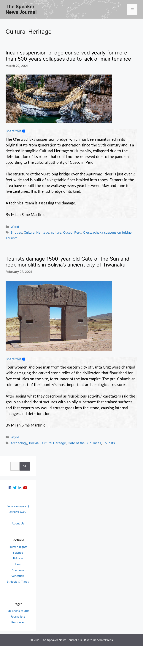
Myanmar (18, 570)
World (15, 227)
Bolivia (34, 443)
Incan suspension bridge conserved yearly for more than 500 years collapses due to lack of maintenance (68, 56)
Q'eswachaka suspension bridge (107, 232)
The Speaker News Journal (21, 9)
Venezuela (18, 575)
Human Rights (18, 546)
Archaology (19, 443)
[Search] (25, 466)
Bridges (16, 232)
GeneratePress (103, 640)
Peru (77, 232)
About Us (18, 523)
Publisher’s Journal (18, 610)
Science (18, 552)
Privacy (18, 558)
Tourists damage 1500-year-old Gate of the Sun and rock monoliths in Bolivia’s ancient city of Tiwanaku (67, 262)
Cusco (67, 232)
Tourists (109, 443)
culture (56, 232)
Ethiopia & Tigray (18, 581)
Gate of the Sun (79, 443)
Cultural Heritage (36, 232)
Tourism (12, 238)
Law (18, 564)
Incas (97, 443)
